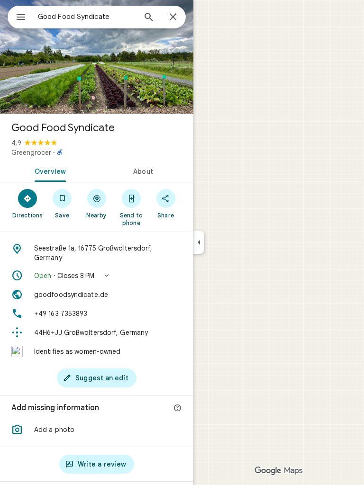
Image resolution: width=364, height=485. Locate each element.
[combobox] (87, 16)
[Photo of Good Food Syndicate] (96, 57)
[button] (96, 275)
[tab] (48, 170)
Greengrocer (31, 152)
